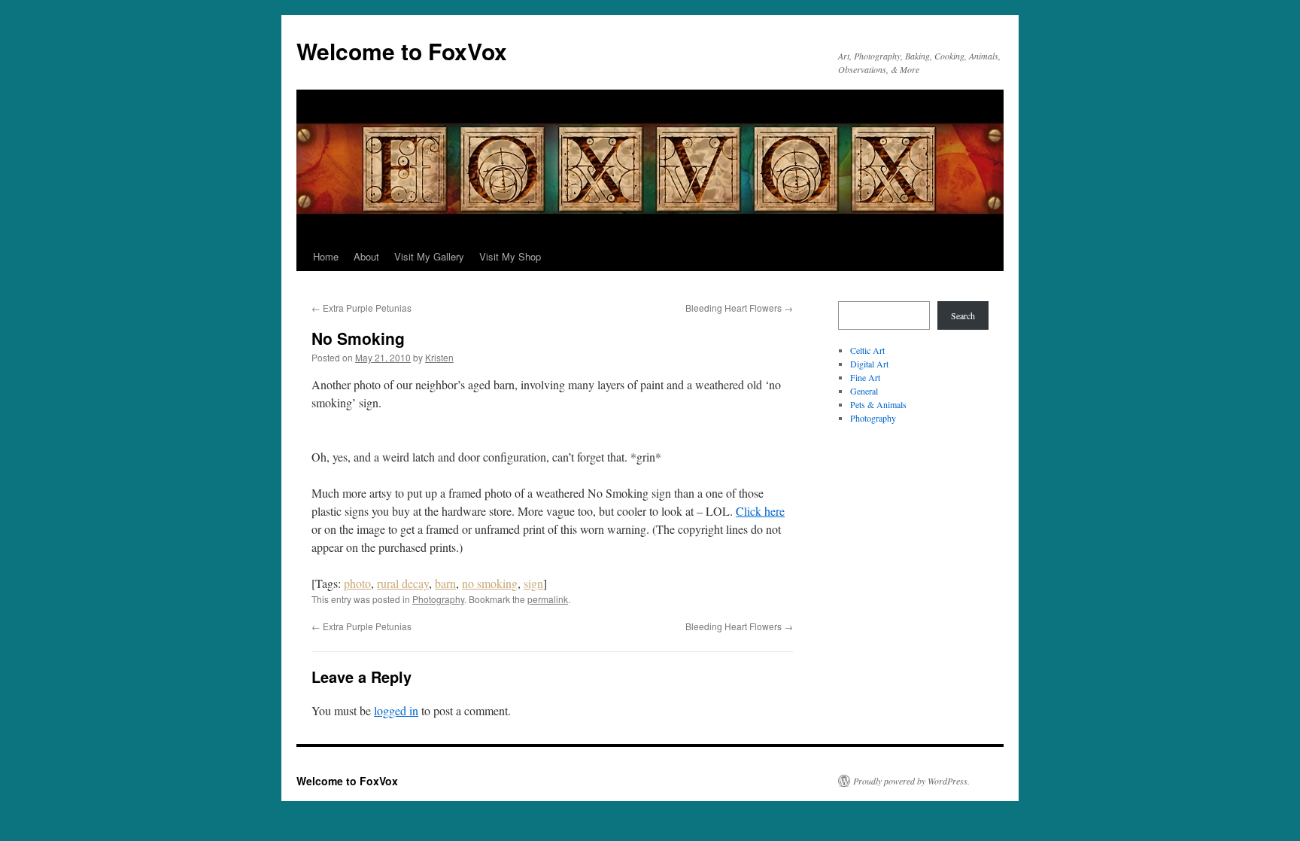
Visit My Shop (510, 256)
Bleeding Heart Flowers (739, 307)
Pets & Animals (878, 404)
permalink (547, 599)
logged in (396, 710)
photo (357, 583)
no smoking (490, 583)
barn (445, 583)
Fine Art (865, 377)
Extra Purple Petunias (361, 307)
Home (326, 256)
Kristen (439, 357)
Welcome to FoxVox (401, 51)
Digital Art (869, 364)
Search (963, 315)
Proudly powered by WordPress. (911, 781)
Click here (760, 511)
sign (533, 583)
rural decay (403, 583)
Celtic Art (867, 350)
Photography (438, 599)
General (864, 391)
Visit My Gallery (429, 256)
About (366, 256)
